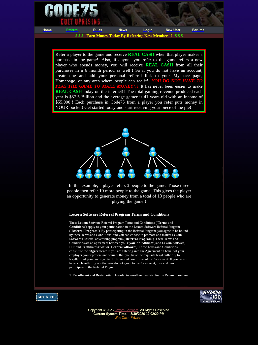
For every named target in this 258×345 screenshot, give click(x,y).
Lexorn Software (126, 310)
